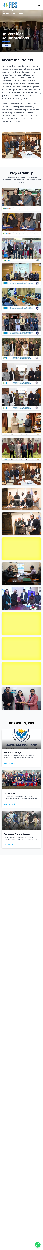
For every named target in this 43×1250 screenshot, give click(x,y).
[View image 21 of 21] (21, 698)
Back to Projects (10, 29)
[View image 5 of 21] (21, 299)
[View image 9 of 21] (21, 399)
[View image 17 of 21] (21, 598)
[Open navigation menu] (39, 5)
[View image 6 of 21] (21, 324)
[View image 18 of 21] (21, 623)
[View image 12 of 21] (21, 474)
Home (7, 11)
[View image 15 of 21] (21, 548)
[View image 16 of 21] (21, 573)
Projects (15, 11)
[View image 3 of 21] (21, 249)
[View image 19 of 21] (21, 648)
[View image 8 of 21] (21, 374)
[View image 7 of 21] (21, 349)
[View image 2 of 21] (21, 224)
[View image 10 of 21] (21, 424)
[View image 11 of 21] (21, 449)
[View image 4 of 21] (21, 274)
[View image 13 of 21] (21, 499)
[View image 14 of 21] (21, 523)
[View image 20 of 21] (21, 673)
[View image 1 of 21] (21, 199)
